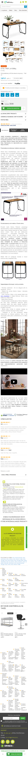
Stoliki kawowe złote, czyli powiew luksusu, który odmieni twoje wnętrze (23, 653)
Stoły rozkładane (17, 590)
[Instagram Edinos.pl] (8, 742)
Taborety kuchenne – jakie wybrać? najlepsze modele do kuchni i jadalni (17, 654)
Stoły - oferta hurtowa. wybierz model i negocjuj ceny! (4, 572)
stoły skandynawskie (17, 557)
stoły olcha (7, 564)
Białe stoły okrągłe (4, 589)
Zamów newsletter (14, 715)
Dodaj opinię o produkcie (8, 474)
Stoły (22, 580)
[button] (14, 754)
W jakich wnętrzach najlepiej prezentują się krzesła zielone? (23, 681)
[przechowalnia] (23, 2)
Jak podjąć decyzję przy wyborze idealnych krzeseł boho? (17, 692)
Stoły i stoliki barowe (23, 596)
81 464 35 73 (8, 733)
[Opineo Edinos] (7, 745)
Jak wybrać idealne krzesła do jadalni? (4, 707)
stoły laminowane (9, 560)
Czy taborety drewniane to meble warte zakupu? (4, 693)
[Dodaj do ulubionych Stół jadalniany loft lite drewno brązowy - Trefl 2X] (23, 108)
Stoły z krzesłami (23, 575)
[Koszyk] (26, 2)
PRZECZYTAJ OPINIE (5, 125)
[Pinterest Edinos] (13, 742)
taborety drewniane (9, 563)
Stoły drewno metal (17, 584)
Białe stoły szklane (10, 589)
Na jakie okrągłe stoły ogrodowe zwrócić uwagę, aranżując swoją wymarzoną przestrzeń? (18, 705)
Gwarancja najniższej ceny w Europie (12, 116)
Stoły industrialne (17, 575)
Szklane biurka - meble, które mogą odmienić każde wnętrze (17, 680)
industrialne (6, 296)
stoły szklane (9, 559)
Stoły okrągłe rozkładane (17, 579)
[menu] (21, 2)
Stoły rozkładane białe (11, 584)
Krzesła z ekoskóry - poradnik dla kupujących (24, 707)
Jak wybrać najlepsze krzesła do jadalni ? (23, 668)
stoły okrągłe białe (18, 560)
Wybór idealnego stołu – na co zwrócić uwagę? (4, 655)
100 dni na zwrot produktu (9, 113)
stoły (2, 296)
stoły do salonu (18, 561)
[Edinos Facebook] (3, 742)
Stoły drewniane (4, 585)
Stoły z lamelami (10, 580)
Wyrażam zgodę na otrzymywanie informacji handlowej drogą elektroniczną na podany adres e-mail (14, 721)
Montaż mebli (4, 119)
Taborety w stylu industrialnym (11, 574)
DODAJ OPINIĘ (13, 125)
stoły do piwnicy (10, 561)
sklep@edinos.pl (11, 737)
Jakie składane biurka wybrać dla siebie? (23, 693)
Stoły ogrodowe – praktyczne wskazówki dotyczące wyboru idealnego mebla (11, 666)
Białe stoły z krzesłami (17, 596)
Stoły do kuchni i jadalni (4, 596)
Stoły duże (3, 580)
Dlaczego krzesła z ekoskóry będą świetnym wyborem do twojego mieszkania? (11, 705)
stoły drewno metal (18, 559)
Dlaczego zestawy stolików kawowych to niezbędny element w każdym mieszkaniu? (5, 679)
